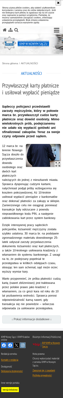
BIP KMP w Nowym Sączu (51, 344)
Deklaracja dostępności (12, 371)
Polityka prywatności (42, 375)
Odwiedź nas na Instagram (23, 345)
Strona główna (10, 63)
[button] (56, 30)
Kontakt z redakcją (9, 359)
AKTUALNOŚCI (29, 63)
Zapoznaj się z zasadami (44, 370)
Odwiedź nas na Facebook (4, 345)
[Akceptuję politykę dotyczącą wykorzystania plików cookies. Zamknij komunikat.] (58, 3)
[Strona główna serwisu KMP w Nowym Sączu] (5, 30)
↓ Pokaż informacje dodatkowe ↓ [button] (32, 319)
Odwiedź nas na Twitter (16, 345)
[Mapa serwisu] (10, 30)
